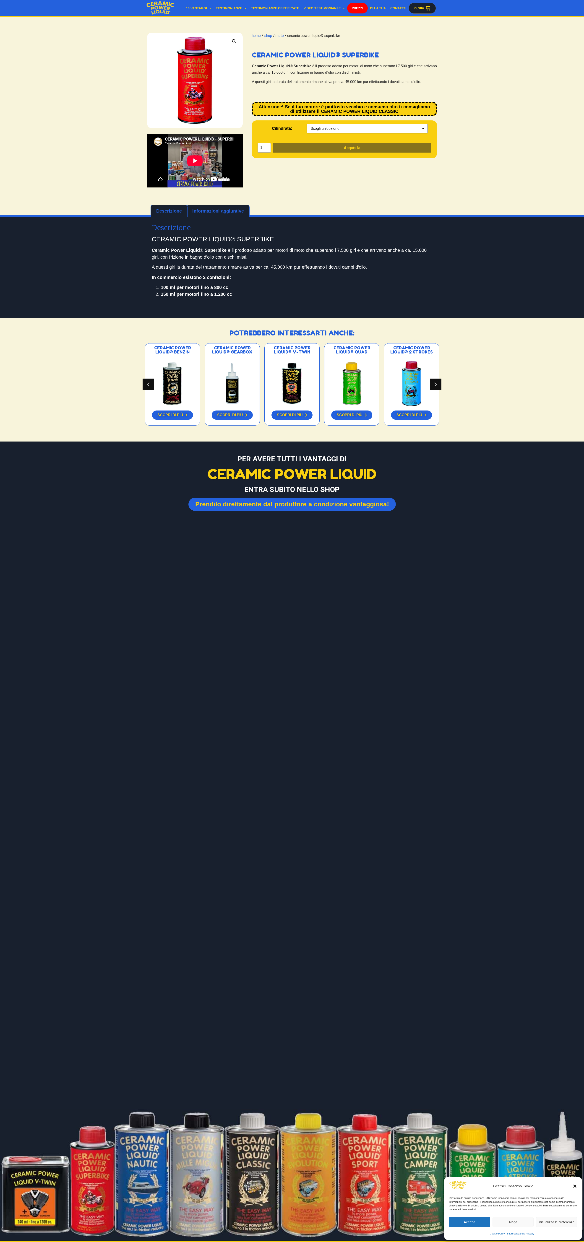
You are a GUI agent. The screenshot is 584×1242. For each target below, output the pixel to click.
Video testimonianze (322, 8)
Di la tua (378, 8)
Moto (280, 36)
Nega (513, 1222)
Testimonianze (229, 8)
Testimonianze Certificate (275, 8)
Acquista (352, 148)
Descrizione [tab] (169, 210)
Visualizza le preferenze (556, 1222)
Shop (357, 8)
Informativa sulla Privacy (520, 1233)
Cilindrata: (282, 128)
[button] (575, 1186)
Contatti (398, 8)
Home (256, 36)
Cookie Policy (497, 1233)
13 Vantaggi (196, 8)
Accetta (469, 1222)
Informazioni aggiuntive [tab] (218, 210)
